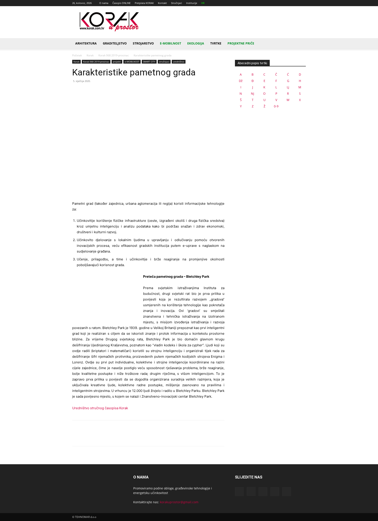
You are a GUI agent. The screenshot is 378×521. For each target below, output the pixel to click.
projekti (117, 61)
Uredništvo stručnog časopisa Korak (100, 408)
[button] (300, 44)
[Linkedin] (288, 3)
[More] (117, 91)
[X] (295, 3)
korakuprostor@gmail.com (179, 502)
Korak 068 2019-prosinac (113, 55)
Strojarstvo (143, 43)
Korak (90, 55)
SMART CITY (149, 61)
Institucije (191, 3)
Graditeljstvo (115, 43)
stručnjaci (164, 61)
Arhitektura (86, 43)
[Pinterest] (96, 91)
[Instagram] (281, 3)
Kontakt (162, 3)
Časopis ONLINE (121, 3)
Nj (252, 93)
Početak (77, 55)
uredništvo (178, 61)
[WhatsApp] (106, 91)
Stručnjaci (176, 3)
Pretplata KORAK (144, 3)
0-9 (276, 106)
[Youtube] (302, 3)
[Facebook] (273, 3)
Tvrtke (215, 43)
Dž (241, 81)
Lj (288, 87)
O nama (103, 3)
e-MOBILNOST (132, 61)
